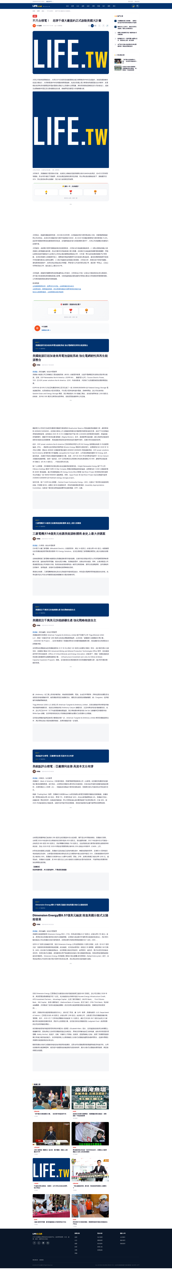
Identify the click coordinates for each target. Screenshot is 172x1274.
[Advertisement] (71, 218)
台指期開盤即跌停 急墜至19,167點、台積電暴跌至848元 (53, 286)
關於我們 (130, 1)
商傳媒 (35, 372)
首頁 (67, 6)
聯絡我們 (137, 1)
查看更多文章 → (46, 330)
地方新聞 (99, 1231)
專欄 (98, 6)
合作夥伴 (122, 1231)
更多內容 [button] (99, 1227)
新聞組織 (99, 1244)
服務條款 (41, 1254)
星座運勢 (99, 1238)
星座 (114, 6)
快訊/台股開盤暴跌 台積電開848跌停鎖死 (48, 292)
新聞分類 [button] (77, 1227)
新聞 (72, 6)
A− (89, 25)
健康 (83, 6)
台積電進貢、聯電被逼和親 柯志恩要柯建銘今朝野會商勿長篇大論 (57, 289)
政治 (43, 11)
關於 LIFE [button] (123, 1227)
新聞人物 (99, 1241)
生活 (78, 6)
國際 (109, 6)
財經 (88, 6)
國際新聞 (99, 1234)
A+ (95, 25)
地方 (103, 6)
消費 (93, 6)
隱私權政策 (35, 1254)
